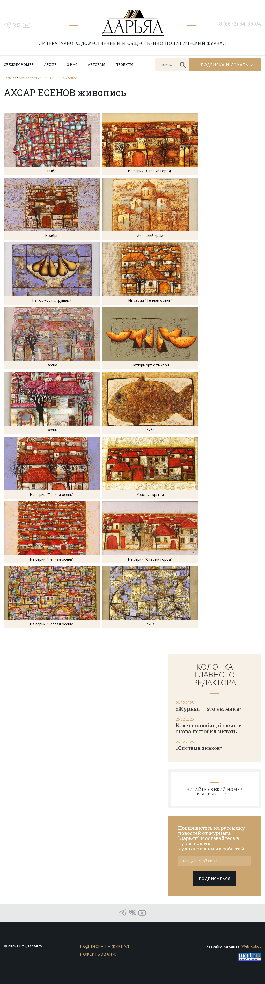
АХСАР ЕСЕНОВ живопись (59, 78)
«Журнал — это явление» (208, 708)
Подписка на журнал (104, 946)
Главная (10, 78)
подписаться (215, 878)
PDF (228, 793)
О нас (72, 64)
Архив (50, 64)
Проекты (124, 64)
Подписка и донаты (225, 64)
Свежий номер (19, 64)
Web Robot (251, 946)
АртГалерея (28, 78)
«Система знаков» (199, 747)
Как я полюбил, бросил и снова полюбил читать (209, 728)
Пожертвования (99, 954)
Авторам (96, 64)
